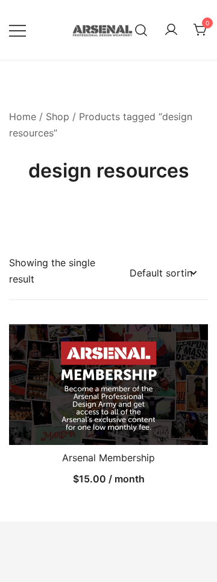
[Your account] (171, 30)
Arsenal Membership (108, 458)
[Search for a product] (141, 30)
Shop (57, 116)
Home (22, 116)
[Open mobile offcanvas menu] (17, 30)
